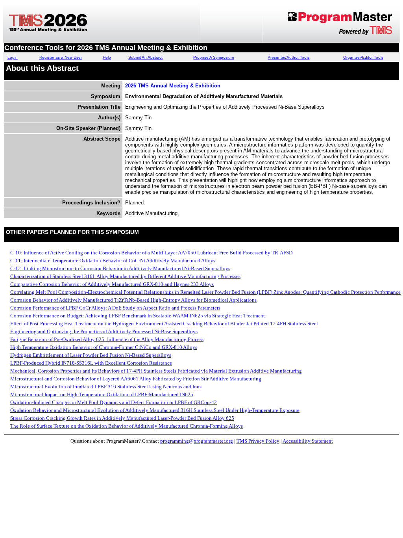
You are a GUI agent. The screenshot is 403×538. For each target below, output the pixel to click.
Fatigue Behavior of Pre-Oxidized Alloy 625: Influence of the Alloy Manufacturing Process (106, 339)
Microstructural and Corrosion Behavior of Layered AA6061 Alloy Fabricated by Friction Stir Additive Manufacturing (135, 379)
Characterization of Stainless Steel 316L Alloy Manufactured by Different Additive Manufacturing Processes (125, 276)
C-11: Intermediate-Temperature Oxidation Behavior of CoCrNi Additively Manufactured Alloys (112, 260)
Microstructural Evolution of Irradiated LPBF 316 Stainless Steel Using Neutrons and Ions (106, 387)
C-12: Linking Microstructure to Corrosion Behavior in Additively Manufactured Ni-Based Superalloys (120, 268)
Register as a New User (60, 57)
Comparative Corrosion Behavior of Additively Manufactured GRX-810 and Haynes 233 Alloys (112, 284)
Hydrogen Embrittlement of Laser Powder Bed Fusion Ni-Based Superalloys (90, 355)
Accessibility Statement (308, 441)
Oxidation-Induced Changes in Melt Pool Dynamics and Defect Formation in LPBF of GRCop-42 (113, 402)
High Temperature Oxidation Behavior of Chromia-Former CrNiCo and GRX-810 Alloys (103, 347)
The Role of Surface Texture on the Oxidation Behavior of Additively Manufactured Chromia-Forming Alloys (126, 426)
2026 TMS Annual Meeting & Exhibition (172, 86)
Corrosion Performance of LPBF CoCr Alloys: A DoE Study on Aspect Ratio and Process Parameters (115, 308)
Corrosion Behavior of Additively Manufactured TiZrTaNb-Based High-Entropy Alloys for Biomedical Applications (133, 300)
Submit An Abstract (145, 57)
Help (107, 57)
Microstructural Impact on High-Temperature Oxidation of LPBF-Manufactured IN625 (101, 394)
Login (12, 57)
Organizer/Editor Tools (363, 57)
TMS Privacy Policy (258, 441)
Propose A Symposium (213, 57)
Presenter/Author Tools (288, 57)
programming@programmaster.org (196, 441)
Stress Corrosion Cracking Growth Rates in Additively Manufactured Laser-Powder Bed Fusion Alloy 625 (122, 418)
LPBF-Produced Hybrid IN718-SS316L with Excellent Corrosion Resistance (91, 363)
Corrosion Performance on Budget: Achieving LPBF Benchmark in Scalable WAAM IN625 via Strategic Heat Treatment (137, 316)
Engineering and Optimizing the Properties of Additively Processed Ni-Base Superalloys (104, 331)
